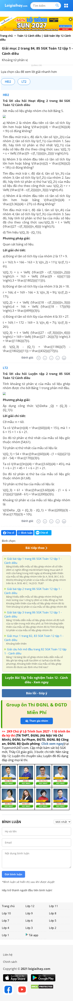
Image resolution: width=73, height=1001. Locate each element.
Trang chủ (8, 906)
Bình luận (26, 532)
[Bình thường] (51, 358)
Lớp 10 (6, 913)
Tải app (33, 935)
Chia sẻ (10, 532)
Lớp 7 (5, 920)
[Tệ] (44, 358)
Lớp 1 (5, 935)
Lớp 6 (29, 920)
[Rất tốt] (64, 358)
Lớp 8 (52, 913)
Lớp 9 (29, 913)
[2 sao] (23, 540)
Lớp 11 (53, 906)
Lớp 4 (5, 928)
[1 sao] (18, 540)
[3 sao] (27, 540)
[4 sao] (32, 540)
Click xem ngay (52, 744)
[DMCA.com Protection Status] (42, 989)
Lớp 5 (52, 920)
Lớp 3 (29, 928)
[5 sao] (36, 540)
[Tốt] (57, 358)
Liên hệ (7, 954)
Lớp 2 (52, 928)
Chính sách (10, 962)
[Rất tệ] (38, 358)
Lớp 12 (29, 906)
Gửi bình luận (13, 874)
